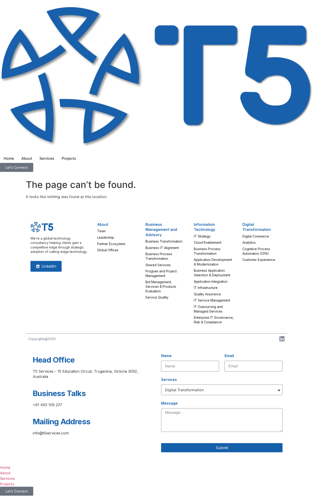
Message (169, 403)
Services (169, 379)
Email (229, 355)
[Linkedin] (282, 339)
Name (166, 355)
